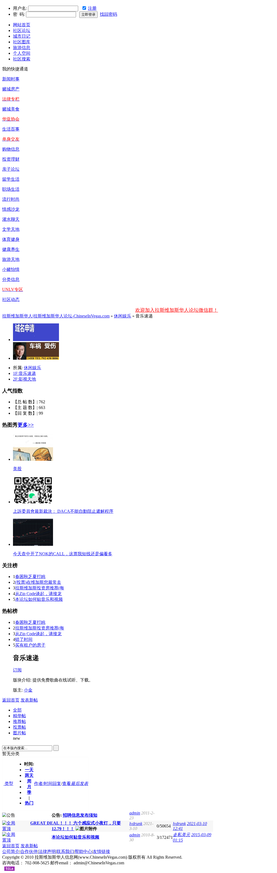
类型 (8, 783)
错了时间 (23, 639)
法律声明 (47, 851)
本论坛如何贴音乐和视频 (39, 599)
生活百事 (10, 129)
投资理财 (10, 159)
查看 (66, 783)
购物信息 (10, 149)
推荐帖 (19, 721)
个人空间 (21, 53)
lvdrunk (135, 823)
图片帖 (19, 733)
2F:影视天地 (24, 379)
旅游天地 (10, 259)
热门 (29, 803)
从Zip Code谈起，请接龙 (38, 593)
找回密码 (108, 14)
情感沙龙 (10, 209)
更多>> (26, 425)
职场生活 (10, 189)
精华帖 (19, 715)
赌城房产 (10, 89)
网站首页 (21, 24)
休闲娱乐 (122, 316)
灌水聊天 (10, 219)
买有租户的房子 (30, 645)
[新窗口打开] (10, 828)
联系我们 (65, 851)
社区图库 (21, 42)
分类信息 (10, 279)
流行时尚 (10, 199)
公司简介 (10, 851)
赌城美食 (10, 109)
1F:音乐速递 (24, 373)
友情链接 (101, 851)
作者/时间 (43, 783)
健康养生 (10, 249)
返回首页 (10, 700)
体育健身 (10, 239)
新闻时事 (10, 79)
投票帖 (19, 727)
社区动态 (10, 299)
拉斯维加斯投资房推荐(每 (39, 588)
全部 (17, 710)
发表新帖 (29, 700)
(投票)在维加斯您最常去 (38, 582)
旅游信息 (21, 47)
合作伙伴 (29, 851)
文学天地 (10, 229)
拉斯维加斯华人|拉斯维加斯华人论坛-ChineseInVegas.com (56, 316)
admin (134, 813)
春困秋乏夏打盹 (30, 576)
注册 (92, 8)
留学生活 (10, 179)
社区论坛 (21, 30)
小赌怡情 (10, 269)
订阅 (17, 670)
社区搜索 (21, 59)
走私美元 (181, 834)
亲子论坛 (10, 169)
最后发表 (79, 783)
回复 (56, 783)
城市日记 (21, 36)
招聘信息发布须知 (80, 815)
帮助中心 (83, 851)
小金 (28, 690)
